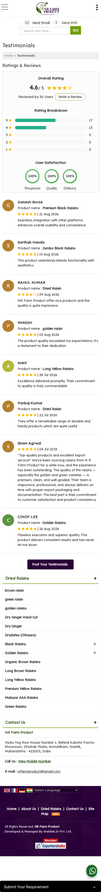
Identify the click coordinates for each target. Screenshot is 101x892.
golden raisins (16, 608)
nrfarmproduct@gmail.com (39, 771)
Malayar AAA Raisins (21, 698)
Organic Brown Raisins (22, 662)
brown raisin (14, 590)
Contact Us (75, 809)
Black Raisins (15, 644)
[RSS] (56, 814)
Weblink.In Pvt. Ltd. (57, 831)
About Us (28, 809)
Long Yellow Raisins (20, 680)
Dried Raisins (17, 578)
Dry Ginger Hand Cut (21, 617)
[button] (34, 761)
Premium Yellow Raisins (23, 689)
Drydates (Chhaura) (20, 635)
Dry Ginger (13, 626)
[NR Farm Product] (47, 9)
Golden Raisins (16, 653)
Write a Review (70, 97)
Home (9, 55)
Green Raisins (15, 706)
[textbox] (46, 31)
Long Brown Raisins (20, 671)
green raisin (14, 599)
